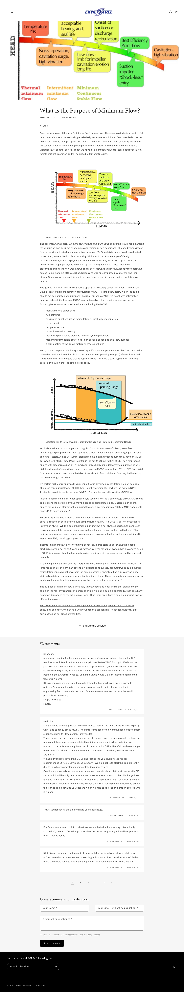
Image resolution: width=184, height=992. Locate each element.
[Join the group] (55, 966)
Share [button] (46, 126)
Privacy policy (40, 985)
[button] (6, 12)
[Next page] (111, 882)
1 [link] (72, 882)
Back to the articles (94, 625)
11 (103, 883)
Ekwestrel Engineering (22, 985)
